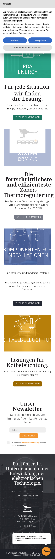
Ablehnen (14, 40)
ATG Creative (37, 555)
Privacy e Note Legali (33, 553)
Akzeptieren (40, 40)
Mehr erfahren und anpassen (27, 47)
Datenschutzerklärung (30, 443)
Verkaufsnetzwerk (27, 495)
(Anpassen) (17, 555)
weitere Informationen (28, 117)
